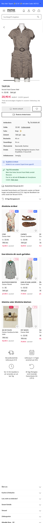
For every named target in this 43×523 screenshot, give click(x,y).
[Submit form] (38, 17)
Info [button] (24, 135)
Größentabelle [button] (25, 127)
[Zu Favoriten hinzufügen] (36, 108)
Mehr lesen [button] (14, 180)
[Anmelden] (28, 10)
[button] (4, 10)
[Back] (4, 27)
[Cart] (38, 10)
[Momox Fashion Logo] (11, 10)
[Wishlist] (33, 10)
